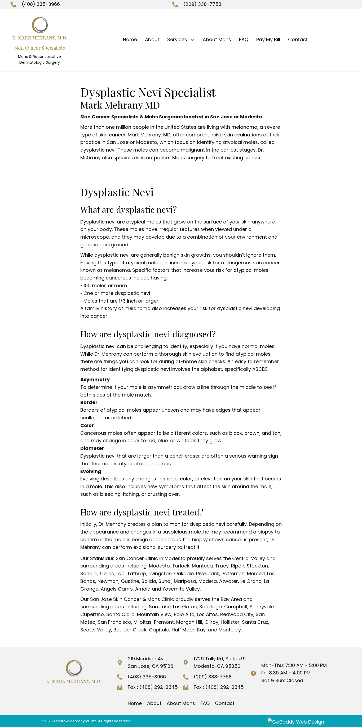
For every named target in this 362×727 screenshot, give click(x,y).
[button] (192, 40)
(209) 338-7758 (202, 4)
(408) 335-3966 (41, 4)
